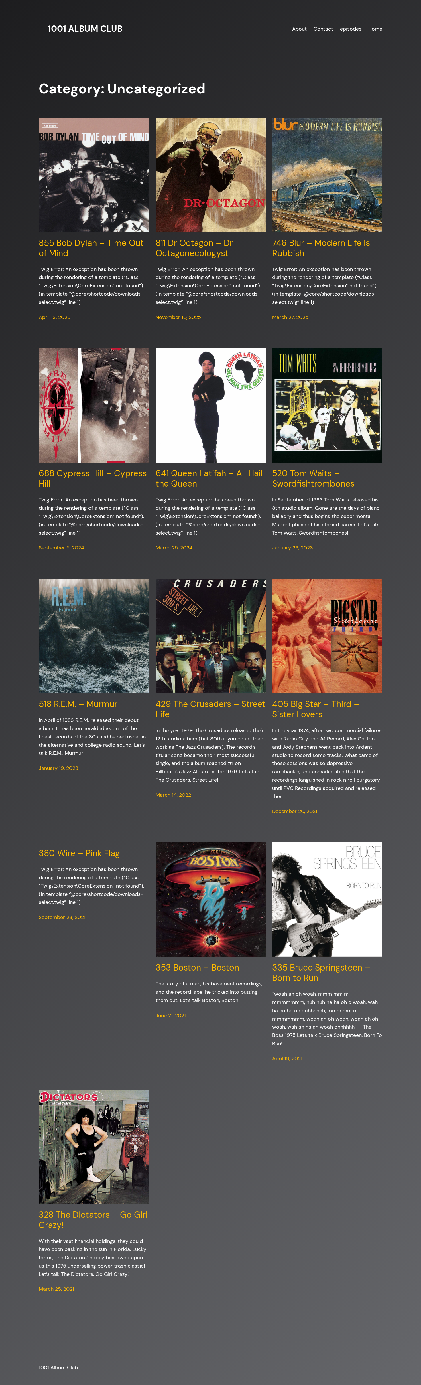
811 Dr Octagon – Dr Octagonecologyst (194, 248)
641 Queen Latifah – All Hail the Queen (209, 478)
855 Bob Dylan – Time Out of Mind (91, 248)
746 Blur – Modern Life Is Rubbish (321, 248)
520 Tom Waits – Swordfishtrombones (313, 478)
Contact (323, 28)
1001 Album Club (85, 28)
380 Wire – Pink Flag (79, 853)
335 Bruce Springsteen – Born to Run (321, 972)
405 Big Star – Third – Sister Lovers (315, 709)
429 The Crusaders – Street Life (210, 709)
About (299, 28)
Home (375, 28)
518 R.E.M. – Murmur (78, 704)
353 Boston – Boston (197, 967)
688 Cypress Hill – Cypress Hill (93, 478)
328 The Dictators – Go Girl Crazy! (93, 1220)
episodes (350, 28)
